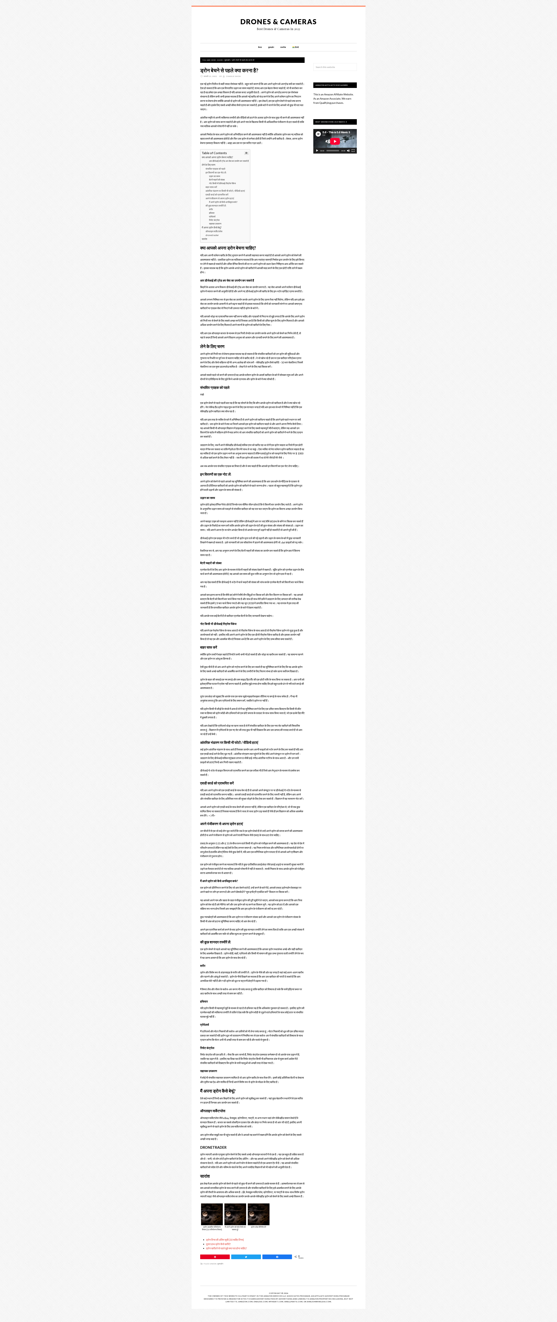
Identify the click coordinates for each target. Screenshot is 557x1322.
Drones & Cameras (278, 21)
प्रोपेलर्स (212, 216)
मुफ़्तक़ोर (220, 1264)
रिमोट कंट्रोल (214, 220)
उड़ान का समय (214, 176)
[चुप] (348, 150)
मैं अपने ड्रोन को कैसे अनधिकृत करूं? (223, 202)
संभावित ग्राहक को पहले (215, 168)
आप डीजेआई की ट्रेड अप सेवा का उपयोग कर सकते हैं (229, 161)
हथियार (212, 213)
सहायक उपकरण (215, 223)
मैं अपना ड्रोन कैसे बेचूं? (211, 227)
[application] (335, 141)
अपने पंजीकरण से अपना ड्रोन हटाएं (220, 198)
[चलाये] (317, 150)
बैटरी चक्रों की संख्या (217, 179)
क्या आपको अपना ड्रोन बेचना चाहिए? (217, 157)
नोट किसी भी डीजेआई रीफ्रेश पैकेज (222, 183)
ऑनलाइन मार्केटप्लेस (214, 231)
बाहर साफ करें (211, 187)
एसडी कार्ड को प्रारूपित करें (217, 194)
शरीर (211, 209)
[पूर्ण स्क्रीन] (353, 150)
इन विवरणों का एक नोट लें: (216, 172)
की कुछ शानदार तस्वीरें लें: (216, 205)
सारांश (204, 238)
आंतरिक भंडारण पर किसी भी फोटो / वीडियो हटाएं (225, 190)
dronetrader (212, 235)
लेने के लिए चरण (208, 164)
